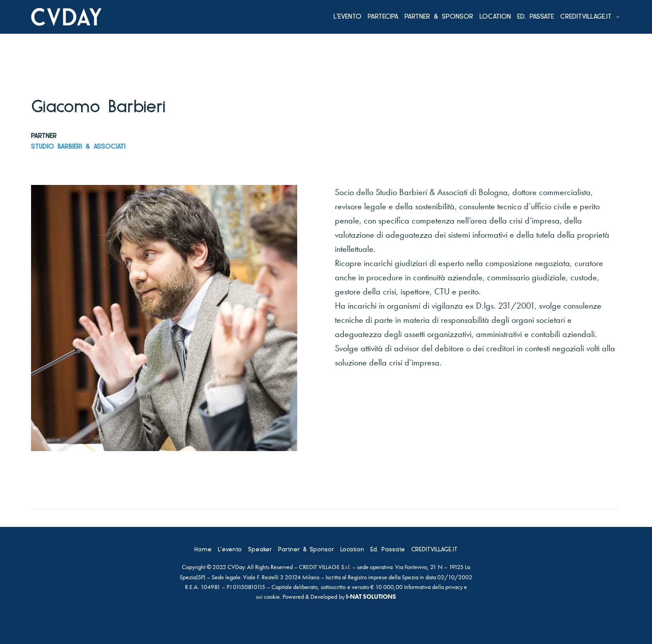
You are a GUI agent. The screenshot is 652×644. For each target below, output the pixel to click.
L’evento (347, 16)
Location (495, 16)
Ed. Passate (535, 16)
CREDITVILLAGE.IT (586, 16)
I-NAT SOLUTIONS (371, 597)
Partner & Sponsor (439, 16)
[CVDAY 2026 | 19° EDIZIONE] (66, 17)
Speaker (260, 550)
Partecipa (383, 16)
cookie (272, 597)
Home (203, 550)
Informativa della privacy (433, 587)
